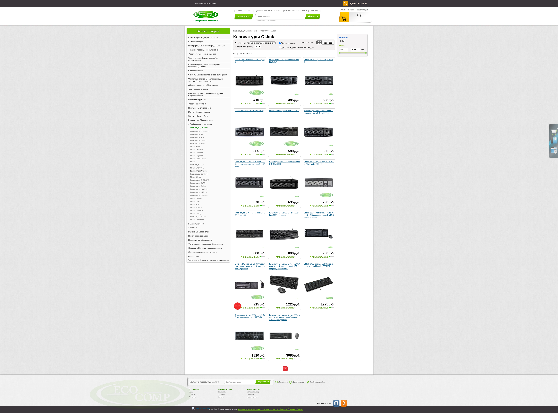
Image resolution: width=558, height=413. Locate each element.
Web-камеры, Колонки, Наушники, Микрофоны (208, 260)
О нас (304, 10)
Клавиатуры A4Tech (198, 192)
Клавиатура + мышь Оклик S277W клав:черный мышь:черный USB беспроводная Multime (284, 266)
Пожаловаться (299, 382)
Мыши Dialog (195, 214)
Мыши (192, 162)
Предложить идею (317, 382)
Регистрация (362, 10)
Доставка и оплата (291, 10)
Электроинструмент (197, 104)
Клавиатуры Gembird (199, 174)
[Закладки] (554, 143)
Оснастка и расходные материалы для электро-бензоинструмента (205, 80)
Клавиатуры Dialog (198, 186)
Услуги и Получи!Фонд (198, 116)
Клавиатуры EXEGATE (199, 180)
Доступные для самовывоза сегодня (297, 47)
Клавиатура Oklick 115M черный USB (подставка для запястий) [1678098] (250, 164)
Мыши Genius (196, 198)
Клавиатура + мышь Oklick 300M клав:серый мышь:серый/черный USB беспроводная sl (284, 317)
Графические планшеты (200, 124)
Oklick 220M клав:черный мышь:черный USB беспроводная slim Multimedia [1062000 (319, 215)
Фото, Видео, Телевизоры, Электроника (205, 244)
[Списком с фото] (325, 42)
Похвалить (283, 382)
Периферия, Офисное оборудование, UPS (207, 46)
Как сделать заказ (244, 10)
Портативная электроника (199, 108)
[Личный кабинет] (554, 153)
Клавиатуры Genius (198, 217)
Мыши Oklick (195, 177)
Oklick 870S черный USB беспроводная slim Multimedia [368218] (319, 265)
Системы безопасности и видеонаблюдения (207, 75)
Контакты (314, 10)
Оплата (220, 397)
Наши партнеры (253, 397)
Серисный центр (253, 392)
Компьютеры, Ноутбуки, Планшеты (203, 38)
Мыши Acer (195, 204)
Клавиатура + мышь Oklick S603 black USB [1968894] (284, 214)
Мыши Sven (195, 201)
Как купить (222, 392)
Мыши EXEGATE (197, 168)
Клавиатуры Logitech (199, 189)
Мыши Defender (196, 153)
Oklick (342, 41)
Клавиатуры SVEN (197, 183)
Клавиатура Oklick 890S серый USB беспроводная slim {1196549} (250, 316)
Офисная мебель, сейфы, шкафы (203, 85)
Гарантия (250, 394)
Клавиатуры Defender (199, 195)
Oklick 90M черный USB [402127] (249, 111)
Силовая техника (195, 71)
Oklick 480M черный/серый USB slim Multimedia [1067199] (319, 163)
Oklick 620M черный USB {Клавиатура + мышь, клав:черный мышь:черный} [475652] (250, 266)
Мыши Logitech (196, 156)
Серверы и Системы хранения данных (205, 248)
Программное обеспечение (200, 240)
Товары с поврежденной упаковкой (203, 50)
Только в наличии (289, 43)
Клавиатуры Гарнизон (199, 131)
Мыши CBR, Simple (198, 159)
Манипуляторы (196, 224)
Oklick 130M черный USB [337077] (284, 111)
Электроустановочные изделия (202, 54)
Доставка (221, 394)
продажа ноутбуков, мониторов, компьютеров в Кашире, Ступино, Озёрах (270, 409)
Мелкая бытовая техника (199, 112)
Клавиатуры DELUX (198, 140)
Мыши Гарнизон (197, 220)
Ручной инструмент (196, 100)
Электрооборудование (198, 89)
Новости (192, 394)
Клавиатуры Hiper (197, 144)
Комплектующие (195, 42)
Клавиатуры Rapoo (198, 134)
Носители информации (198, 236)
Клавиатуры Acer (197, 137)
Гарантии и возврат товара (267, 10)
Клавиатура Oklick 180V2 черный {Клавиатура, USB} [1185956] (318, 112)
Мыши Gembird (196, 211)
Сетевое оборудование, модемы (202, 252)
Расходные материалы (198, 232)
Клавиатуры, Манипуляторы (200, 120)
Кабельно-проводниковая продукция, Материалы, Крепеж (204, 65)
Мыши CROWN (196, 150)
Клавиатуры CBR (197, 165)
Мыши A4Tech (196, 207)
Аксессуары (193, 256)
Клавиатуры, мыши (198, 128)
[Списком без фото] (331, 42)
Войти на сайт (347, 10)
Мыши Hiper (195, 147)
